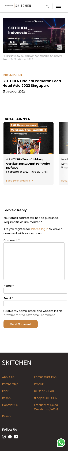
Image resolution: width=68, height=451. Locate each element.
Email (8, 298)
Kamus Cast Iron (45, 377)
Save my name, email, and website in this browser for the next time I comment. (32, 313)
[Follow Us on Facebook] (10, 436)
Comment (11, 240)
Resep (6, 398)
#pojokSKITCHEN (45, 398)
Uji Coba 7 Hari (44, 391)
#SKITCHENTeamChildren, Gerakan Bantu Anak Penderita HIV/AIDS (28, 163)
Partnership (10, 384)
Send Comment (20, 324)
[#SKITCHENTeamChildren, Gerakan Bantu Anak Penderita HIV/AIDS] (28, 138)
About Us (8, 377)
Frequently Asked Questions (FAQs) (46, 407)
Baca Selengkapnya (18, 180)
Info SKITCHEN (12, 75)
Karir (5, 391)
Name (8, 286)
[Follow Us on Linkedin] (16, 436)
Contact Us (10, 405)
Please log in (39, 229)
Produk (39, 384)
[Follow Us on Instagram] (4, 436)
